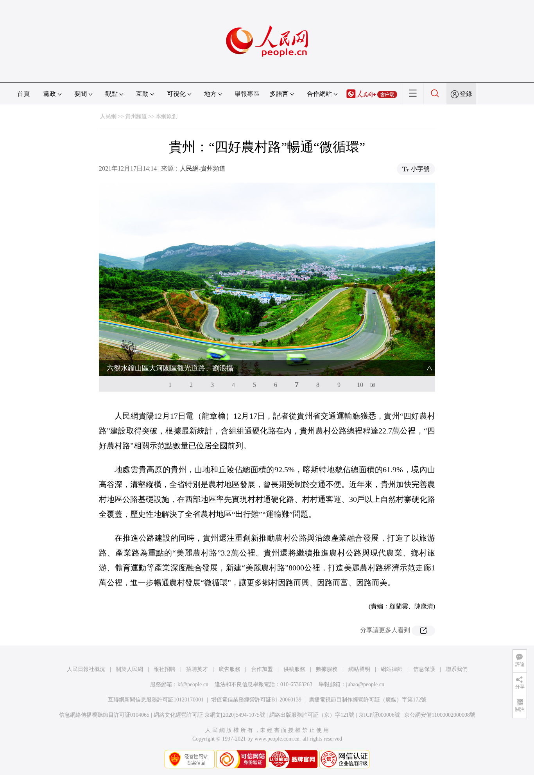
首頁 (23, 93)
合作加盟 (262, 669)
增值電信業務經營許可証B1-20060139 (256, 700)
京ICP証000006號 (379, 715)
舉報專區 (247, 93)
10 (360, 384)
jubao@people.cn (365, 684)
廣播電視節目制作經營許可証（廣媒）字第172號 (367, 700)
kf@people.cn (192, 684)
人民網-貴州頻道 (203, 168)
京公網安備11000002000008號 (439, 715)
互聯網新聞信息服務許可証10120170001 (156, 700)
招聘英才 (197, 669)
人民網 (108, 116)
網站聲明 (359, 669)
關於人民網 (129, 669)
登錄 (466, 93)
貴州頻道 (136, 116)
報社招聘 (165, 669)
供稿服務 (294, 669)
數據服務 (327, 669)
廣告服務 (229, 669)
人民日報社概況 (86, 669)
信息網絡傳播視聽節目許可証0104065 (104, 715)
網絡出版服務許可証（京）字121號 (311, 715)
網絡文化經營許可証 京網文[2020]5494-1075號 (209, 715)
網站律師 (392, 669)
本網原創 (166, 116)
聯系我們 (457, 669)
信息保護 (424, 669)
